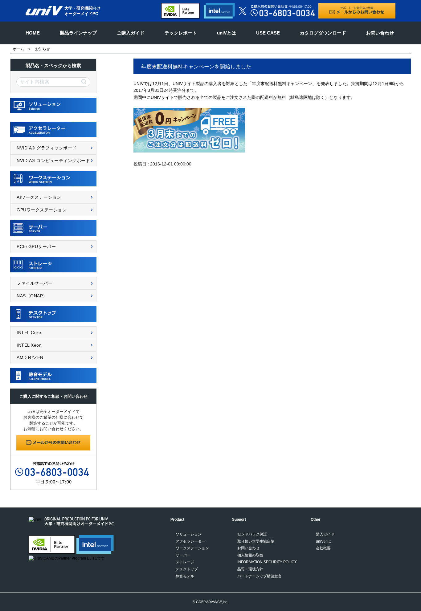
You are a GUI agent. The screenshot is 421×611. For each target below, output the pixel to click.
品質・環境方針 (250, 569)
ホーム (18, 49)
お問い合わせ (380, 32)
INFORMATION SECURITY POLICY (267, 562)
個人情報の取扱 (250, 555)
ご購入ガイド (131, 32)
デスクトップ (187, 569)
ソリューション (189, 534)
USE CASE (268, 32)
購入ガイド (325, 534)
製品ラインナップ (78, 32)
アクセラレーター (190, 541)
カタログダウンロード (323, 32)
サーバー (183, 555)
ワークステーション (192, 548)
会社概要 (323, 548)
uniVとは (226, 32)
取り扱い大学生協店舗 (255, 541)
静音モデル (185, 576)
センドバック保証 (252, 534)
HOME (33, 32)
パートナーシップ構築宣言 (259, 576)
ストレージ (185, 562)
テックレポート (181, 32)
